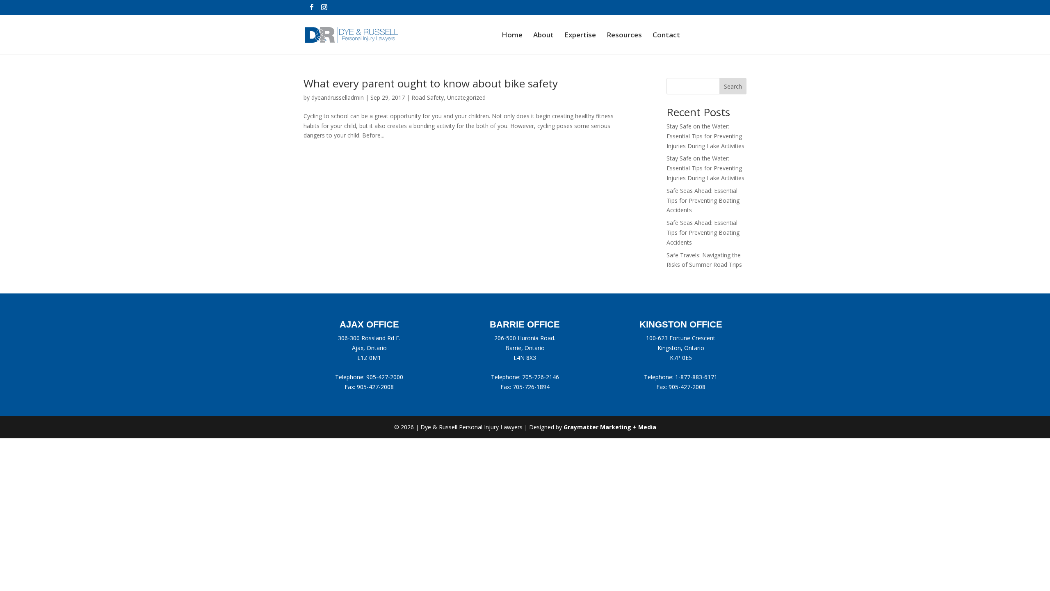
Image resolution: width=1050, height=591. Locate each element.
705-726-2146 (540, 377)
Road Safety (427, 97)
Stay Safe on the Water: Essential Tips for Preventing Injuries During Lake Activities (705, 136)
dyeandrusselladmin (337, 97)
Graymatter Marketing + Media (610, 427)
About (543, 35)
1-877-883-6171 (696, 377)
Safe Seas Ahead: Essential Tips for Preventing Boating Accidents (703, 200)
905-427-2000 (384, 377)
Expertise (580, 35)
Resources (624, 35)
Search (733, 86)
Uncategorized (466, 97)
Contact (666, 35)
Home (512, 35)
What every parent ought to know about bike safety (431, 83)
